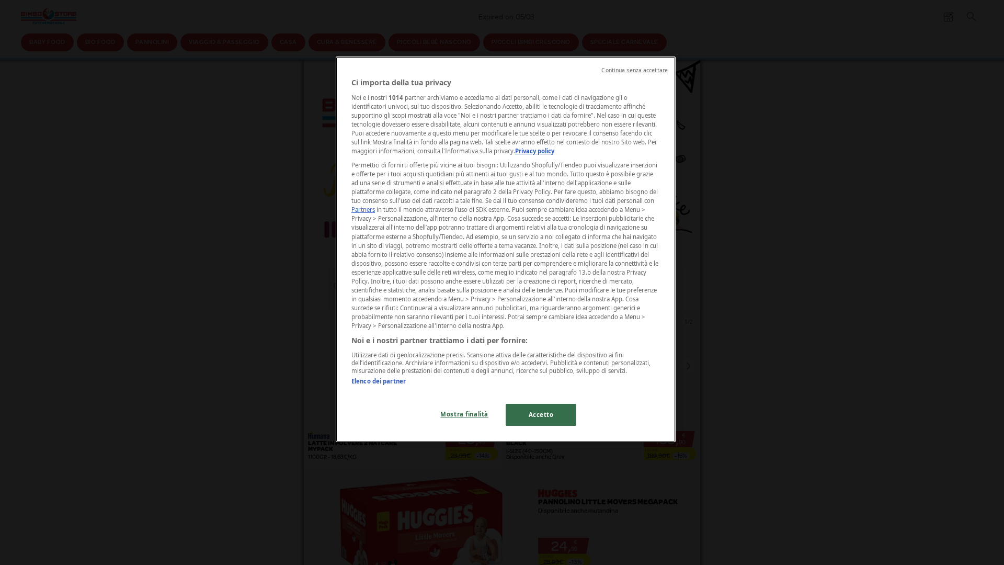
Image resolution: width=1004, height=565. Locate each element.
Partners (363, 209)
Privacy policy (534, 151)
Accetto (541, 415)
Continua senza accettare (634, 70)
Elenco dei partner (378, 381)
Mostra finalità (464, 414)
